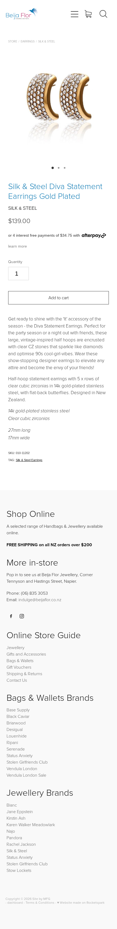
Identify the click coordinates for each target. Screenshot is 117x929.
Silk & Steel (46, 41)
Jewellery (15, 647)
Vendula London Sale (26, 775)
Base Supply (18, 710)
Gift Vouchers (19, 667)
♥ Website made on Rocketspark (80, 902)
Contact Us (17, 680)
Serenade (16, 749)
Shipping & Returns (24, 674)
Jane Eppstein (20, 811)
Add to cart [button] (58, 298)
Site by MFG (41, 898)
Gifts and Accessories (26, 654)
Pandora (14, 838)
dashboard (15, 902)
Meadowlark (43, 825)
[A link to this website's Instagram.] (21, 616)
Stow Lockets (19, 870)
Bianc (12, 805)
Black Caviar (18, 716)
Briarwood (16, 723)
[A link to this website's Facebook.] (11, 616)
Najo (11, 831)
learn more (17, 246)
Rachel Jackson (21, 844)
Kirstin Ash (16, 818)
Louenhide (17, 736)
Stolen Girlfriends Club (27, 762)
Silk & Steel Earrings (29, 460)
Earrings (28, 41)
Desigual (15, 729)
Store (12, 41)
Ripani (12, 742)
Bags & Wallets (20, 660)
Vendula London (22, 768)
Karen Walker (19, 825)
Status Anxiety (20, 755)
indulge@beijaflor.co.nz (40, 600)
